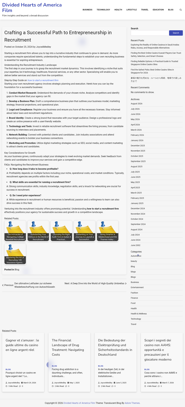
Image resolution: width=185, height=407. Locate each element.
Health (118, 10)
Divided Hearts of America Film (32, 8)
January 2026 (137, 140)
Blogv (133, 277)
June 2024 (135, 240)
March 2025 (136, 193)
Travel (144, 10)
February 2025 (137, 198)
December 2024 (138, 208)
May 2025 (135, 182)
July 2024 (135, 235)
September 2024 (138, 224)
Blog (170, 10)
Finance (134, 298)
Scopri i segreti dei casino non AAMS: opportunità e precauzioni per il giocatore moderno (157, 350)
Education (158, 10)
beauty (134, 261)
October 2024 (137, 219)
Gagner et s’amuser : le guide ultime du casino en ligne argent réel (22, 345)
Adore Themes (132, 403)
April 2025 (135, 187)
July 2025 (135, 172)
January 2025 (137, 203)
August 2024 (136, 229)
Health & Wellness (139, 313)
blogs (133, 272)
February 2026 (137, 135)
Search (134, 28)
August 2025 (136, 166)
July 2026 (135, 109)
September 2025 (138, 161)
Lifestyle (131, 10)
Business (87, 10)
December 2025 (138, 145)
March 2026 (136, 130)
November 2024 (138, 214)
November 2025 (138, 151)
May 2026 (135, 119)
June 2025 (135, 177)
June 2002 (135, 245)
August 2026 (136, 103)
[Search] (180, 10)
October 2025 (137, 156)
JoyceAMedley (43, 46)
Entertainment (137, 287)
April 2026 (135, 124)
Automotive (136, 256)
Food (133, 303)
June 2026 (135, 114)
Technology (103, 10)
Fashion (134, 293)
